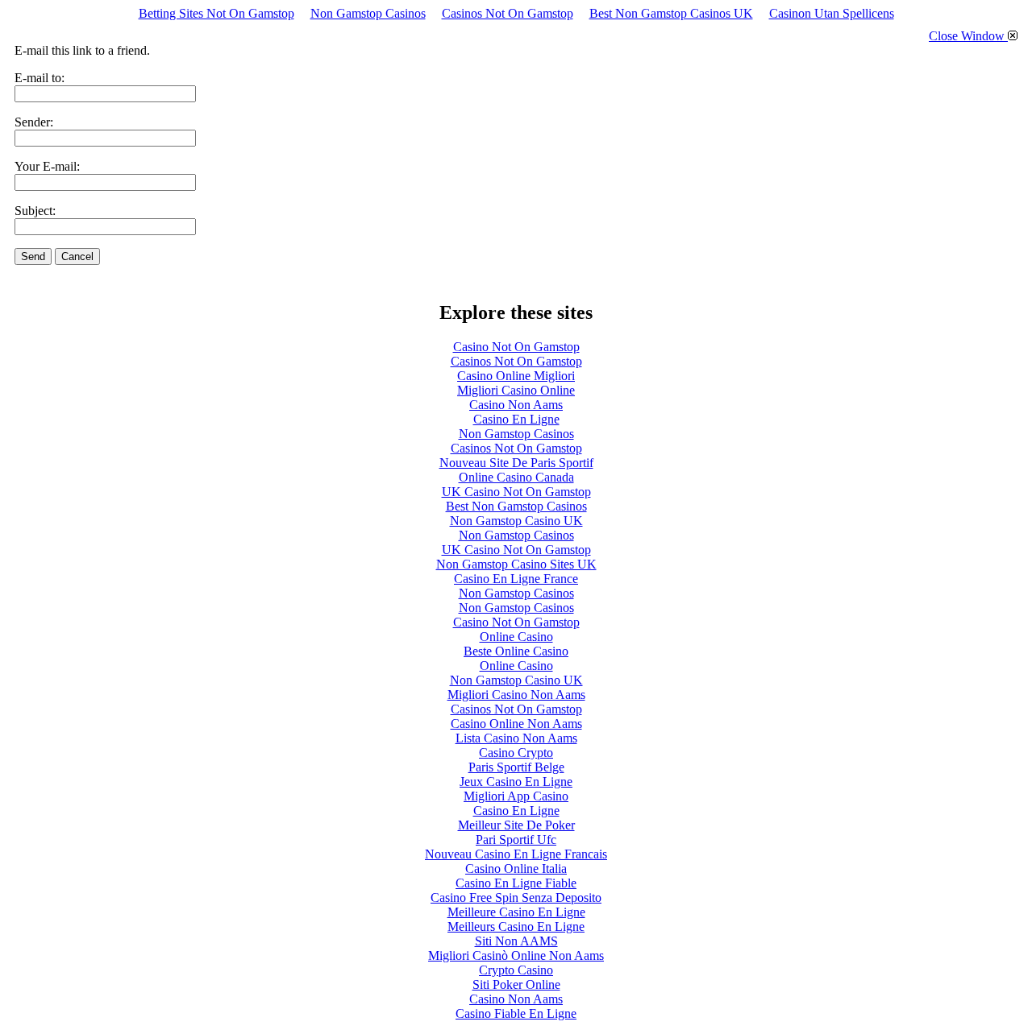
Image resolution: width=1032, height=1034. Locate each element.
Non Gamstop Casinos (368, 13)
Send (33, 256)
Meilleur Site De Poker (516, 825)
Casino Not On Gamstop (516, 347)
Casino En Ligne (516, 419)
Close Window (968, 36)
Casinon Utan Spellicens (831, 13)
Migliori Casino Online (516, 390)
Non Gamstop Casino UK (516, 520)
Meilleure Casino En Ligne (516, 912)
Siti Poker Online (516, 984)
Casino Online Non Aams (516, 723)
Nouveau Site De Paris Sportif (516, 462)
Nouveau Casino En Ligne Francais (516, 854)
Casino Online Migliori (516, 376)
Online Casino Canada (516, 477)
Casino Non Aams (516, 405)
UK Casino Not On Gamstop (516, 491)
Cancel (77, 256)
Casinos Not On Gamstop (507, 13)
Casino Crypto (516, 752)
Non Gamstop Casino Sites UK (516, 564)
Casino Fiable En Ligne (516, 1013)
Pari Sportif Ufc (516, 839)
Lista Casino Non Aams (516, 738)
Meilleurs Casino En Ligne (516, 926)
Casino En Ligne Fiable (516, 883)
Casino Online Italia (516, 868)
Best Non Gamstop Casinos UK (671, 13)
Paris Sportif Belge (516, 767)
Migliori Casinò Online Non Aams (516, 955)
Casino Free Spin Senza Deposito (516, 897)
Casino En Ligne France (516, 578)
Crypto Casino (516, 970)
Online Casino (516, 636)
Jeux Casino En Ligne (516, 781)
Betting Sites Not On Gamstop (216, 13)
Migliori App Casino (516, 796)
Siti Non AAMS (516, 941)
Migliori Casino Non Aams (516, 694)
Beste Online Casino (516, 651)
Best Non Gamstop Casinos (516, 506)
